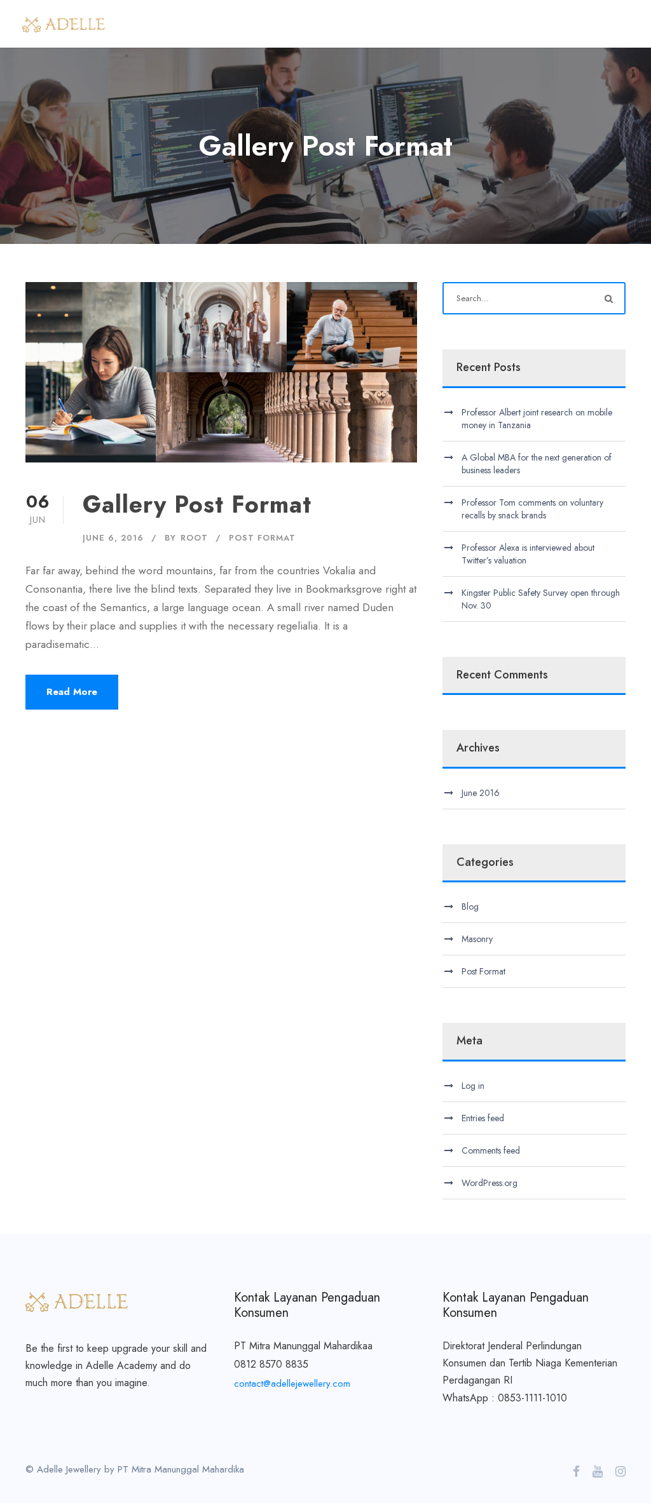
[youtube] (598, 1472)
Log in (473, 1085)
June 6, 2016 (113, 538)
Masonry (477, 939)
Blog (470, 906)
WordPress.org (489, 1182)
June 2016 (481, 792)
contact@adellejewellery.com (292, 1384)
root (194, 538)
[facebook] (576, 1472)
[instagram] (620, 1472)
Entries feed (483, 1118)
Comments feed (491, 1150)
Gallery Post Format (197, 504)
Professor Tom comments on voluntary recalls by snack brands (532, 509)
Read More (71, 692)
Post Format (262, 538)
